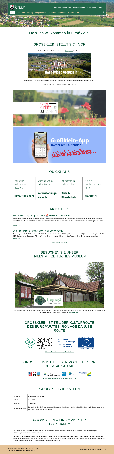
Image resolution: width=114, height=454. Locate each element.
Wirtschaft (62, 13)
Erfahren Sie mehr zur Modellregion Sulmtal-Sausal (59, 378)
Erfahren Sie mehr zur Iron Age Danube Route (59, 352)
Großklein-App (92, 7)
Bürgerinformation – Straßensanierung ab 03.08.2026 (38, 231)
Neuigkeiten (66, 7)
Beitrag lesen (17, 225)
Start (12, 13)
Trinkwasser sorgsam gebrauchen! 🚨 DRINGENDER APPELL (42, 216)
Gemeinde (21, 13)
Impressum (83, 449)
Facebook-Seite (101, 449)
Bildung (30, 13)
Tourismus (52, 13)
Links (101, 7)
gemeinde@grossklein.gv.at (26, 450)
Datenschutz (92, 449)
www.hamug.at (73, 312)
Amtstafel (57, 7)
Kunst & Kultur (73, 13)
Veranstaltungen (79, 7)
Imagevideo (69, 51)
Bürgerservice (40, 13)
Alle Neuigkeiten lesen (59, 242)
